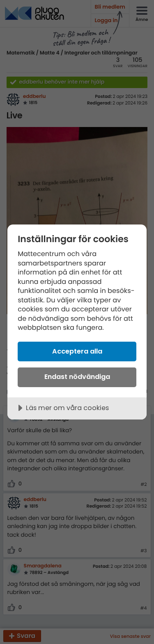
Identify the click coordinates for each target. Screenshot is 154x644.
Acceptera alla (77, 351)
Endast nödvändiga (77, 376)
